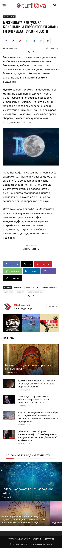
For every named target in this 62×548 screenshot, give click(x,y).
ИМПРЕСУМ (49, 539)
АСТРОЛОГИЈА (9, 17)
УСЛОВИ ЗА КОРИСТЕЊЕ (19, 539)
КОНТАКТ (37, 539)
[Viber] (41, 41)
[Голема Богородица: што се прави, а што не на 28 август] (31, 359)
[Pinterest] (20, 41)
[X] (13, 41)
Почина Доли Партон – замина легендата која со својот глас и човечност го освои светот (33, 399)
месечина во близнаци (47, 287)
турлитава (8, 292)
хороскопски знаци (35, 292)
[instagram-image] (12, 323)
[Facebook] (6, 41)
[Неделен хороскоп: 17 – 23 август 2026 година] (31, 481)
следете (53, 306)
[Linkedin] (34, 41)
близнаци (18, 287)
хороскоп (20, 292)
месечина (30, 287)
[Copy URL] (48, 41)
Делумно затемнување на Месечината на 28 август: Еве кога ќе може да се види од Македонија (37, 383)
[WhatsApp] (27, 41)
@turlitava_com (22, 305)
